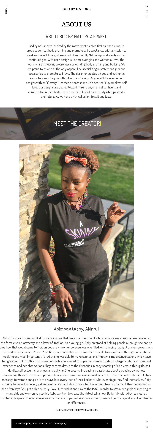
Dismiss (107, 423)
